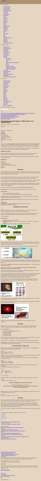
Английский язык (6, 14)
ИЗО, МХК (11, 116)
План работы (5, 53)
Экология (5, 23)
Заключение (5, 70)
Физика (4, 16)
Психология (5, 40)
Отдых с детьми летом (7, 105)
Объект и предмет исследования (12, 62)
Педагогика (5, 41)
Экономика (5, 38)
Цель (7, 61)
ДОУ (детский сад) (6, 6)
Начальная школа (6, 7)
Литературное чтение (7, 10)
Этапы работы (6, 49)
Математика (5, 15)
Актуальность (8, 58)
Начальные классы (7, 80)
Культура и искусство (7, 101)
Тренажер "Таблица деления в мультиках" (8, 452)
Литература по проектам (7, 42)
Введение (5, 57)
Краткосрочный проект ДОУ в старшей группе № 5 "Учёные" (12, 434)
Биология (5, 22)
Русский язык (5, 11)
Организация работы (7, 48)
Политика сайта (4, 474)
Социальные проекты (7, 37)
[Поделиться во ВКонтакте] (3, 416)
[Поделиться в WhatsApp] (3, 415)
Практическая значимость (10, 68)
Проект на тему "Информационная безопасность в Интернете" (12, 427)
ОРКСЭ (4, 36)
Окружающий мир (6, 9)
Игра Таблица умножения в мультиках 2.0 (8, 438)
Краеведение (5, 27)
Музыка (4, 31)
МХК (4, 35)
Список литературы (7, 71)
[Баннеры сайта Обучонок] (10, 424)
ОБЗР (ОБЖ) (5, 33)
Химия (4, 19)
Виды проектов (6, 46)
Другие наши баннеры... (5, 470)
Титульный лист (6, 54)
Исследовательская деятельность (9, 76)
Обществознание (25, 113)
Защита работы (6, 75)
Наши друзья (3, 475)
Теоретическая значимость (11, 67)
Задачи (7, 63)
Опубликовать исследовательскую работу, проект (10, 421)
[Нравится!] (1, 128)
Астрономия (5, 18)
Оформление (5, 50)
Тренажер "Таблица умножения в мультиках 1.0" (9, 454)
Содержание (5, 55)
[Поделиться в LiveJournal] (3, 418)
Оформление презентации (8, 74)
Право (4, 96)
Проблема (8, 59)
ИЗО (4, 32)
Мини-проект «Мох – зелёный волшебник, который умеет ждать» (13, 430)
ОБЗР (17, 116)
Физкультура (5, 29)
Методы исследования (10, 66)
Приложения (5, 72)
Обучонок (7, 476)
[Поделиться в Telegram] (3, 413)
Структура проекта (6, 52)
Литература (5, 84)
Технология (8, 117)
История (4, 24)
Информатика (5, 20)
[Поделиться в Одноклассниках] (4, 417)
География (5, 28)
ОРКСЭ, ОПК (3, 118)
